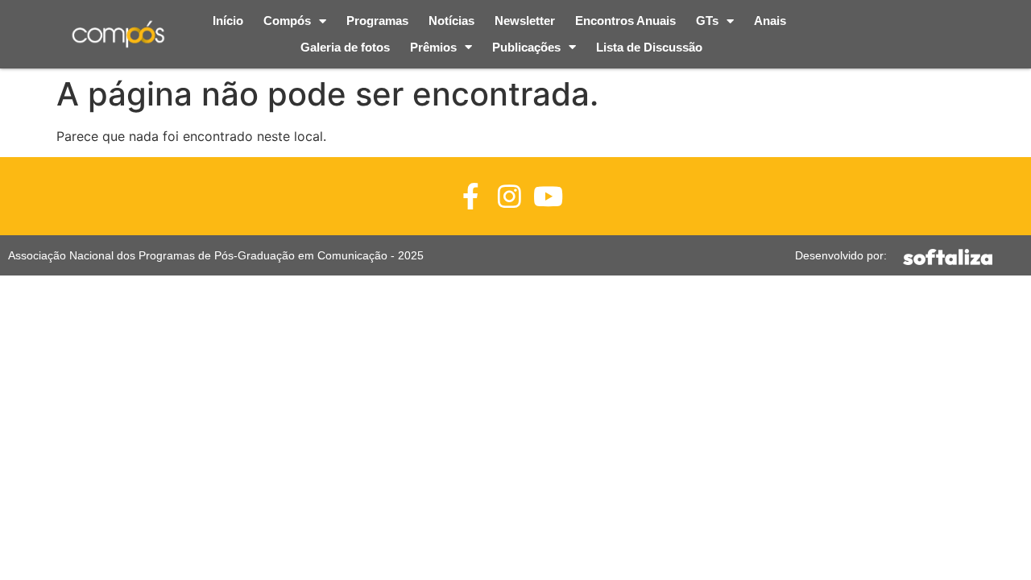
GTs (707, 20)
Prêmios (433, 47)
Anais (770, 20)
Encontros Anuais (625, 20)
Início (228, 20)
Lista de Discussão (649, 47)
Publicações (526, 47)
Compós (287, 20)
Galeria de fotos (345, 47)
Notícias (451, 20)
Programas (377, 20)
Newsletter (525, 20)
